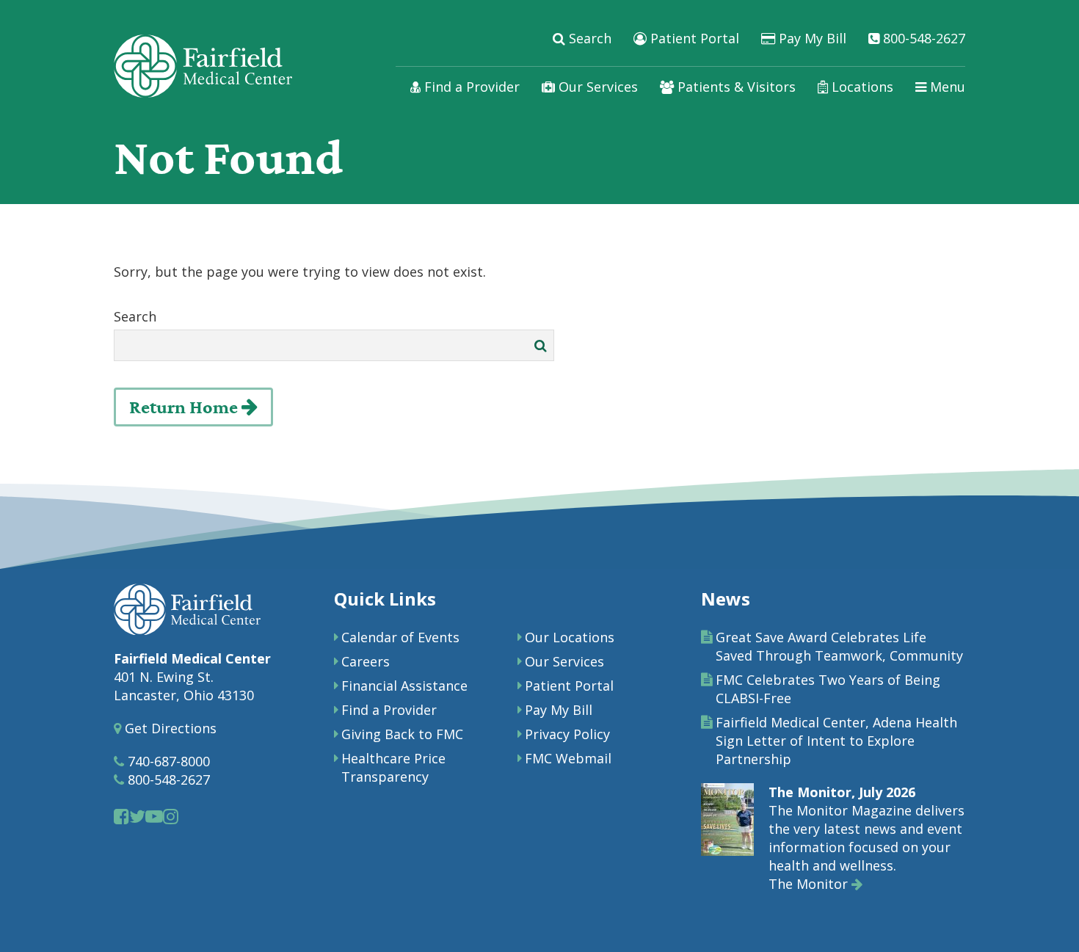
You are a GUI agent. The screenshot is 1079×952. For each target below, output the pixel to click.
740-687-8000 (167, 761)
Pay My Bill (810, 38)
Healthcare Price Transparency (393, 767)
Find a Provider (470, 87)
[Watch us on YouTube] (154, 816)
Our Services (596, 87)
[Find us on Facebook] (121, 816)
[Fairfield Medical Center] (203, 66)
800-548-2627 (922, 38)
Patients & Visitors (735, 87)
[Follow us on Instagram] (170, 816)
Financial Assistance (404, 685)
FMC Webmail (568, 758)
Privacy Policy (567, 734)
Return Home (185, 407)
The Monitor (810, 884)
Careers (365, 661)
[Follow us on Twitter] (137, 816)
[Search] (540, 345)
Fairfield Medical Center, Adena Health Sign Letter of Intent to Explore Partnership (836, 740)
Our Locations (569, 637)
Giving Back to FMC (402, 734)
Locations (860, 87)
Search (588, 38)
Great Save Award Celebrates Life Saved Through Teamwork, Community (839, 646)
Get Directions (169, 728)
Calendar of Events (400, 637)
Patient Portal (693, 38)
